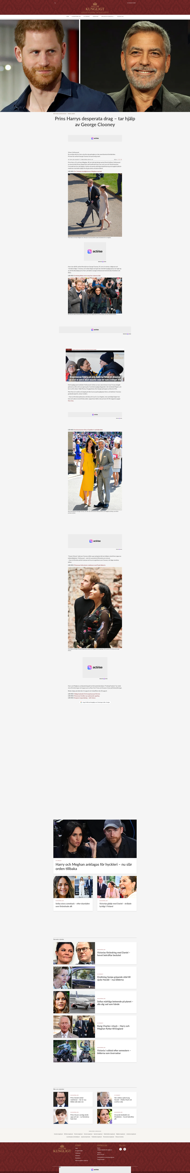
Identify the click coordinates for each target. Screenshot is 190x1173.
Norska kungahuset (78, 1134)
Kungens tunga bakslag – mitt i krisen (85, 698)
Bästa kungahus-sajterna (81, 1160)
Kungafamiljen (76, 16)
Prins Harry (71, 113)
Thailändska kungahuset (97, 1136)
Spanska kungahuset (98, 1134)
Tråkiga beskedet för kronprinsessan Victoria (87, 694)
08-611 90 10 (100, 1154)
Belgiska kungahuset (120, 1134)
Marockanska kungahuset (108, 1136)
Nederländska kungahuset (109, 1134)
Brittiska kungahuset (60, 113)
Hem (67, 16)
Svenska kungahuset (58, 1134)
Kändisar (95, 16)
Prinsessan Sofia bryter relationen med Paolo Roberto (89, 565)
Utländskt (87, 16)
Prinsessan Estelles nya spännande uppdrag (86, 696)
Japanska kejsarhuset (85, 1136)
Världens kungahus (107, 16)
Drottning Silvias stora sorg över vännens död (87, 275)
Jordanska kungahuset (131, 1134)
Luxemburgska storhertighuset (73, 1136)
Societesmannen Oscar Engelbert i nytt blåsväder (88, 429)
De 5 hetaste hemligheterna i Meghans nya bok (88, 171)
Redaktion (120, 16)
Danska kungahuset (88, 1134)
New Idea (70, 401)
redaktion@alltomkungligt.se (104, 1149)
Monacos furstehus (119, 1136)
